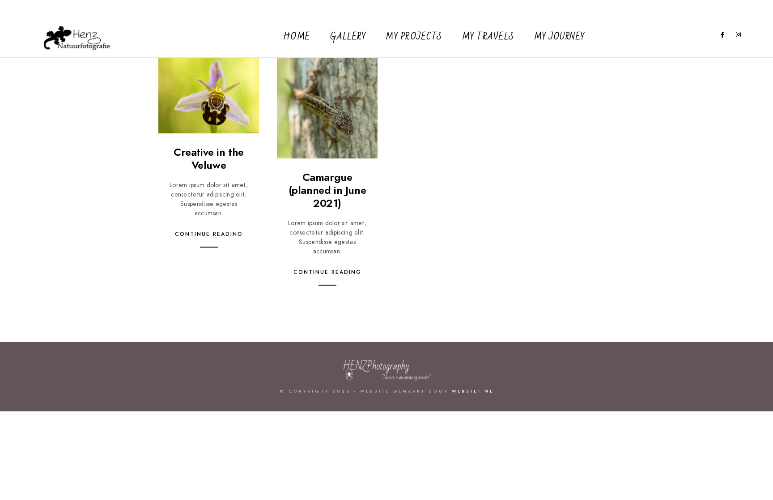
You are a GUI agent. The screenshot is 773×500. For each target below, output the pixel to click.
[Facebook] (722, 36)
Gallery (348, 36)
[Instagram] (738, 36)
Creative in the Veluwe (209, 158)
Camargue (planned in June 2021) (327, 190)
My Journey (559, 36)
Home (296, 36)
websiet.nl (473, 391)
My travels (488, 36)
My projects (414, 36)
